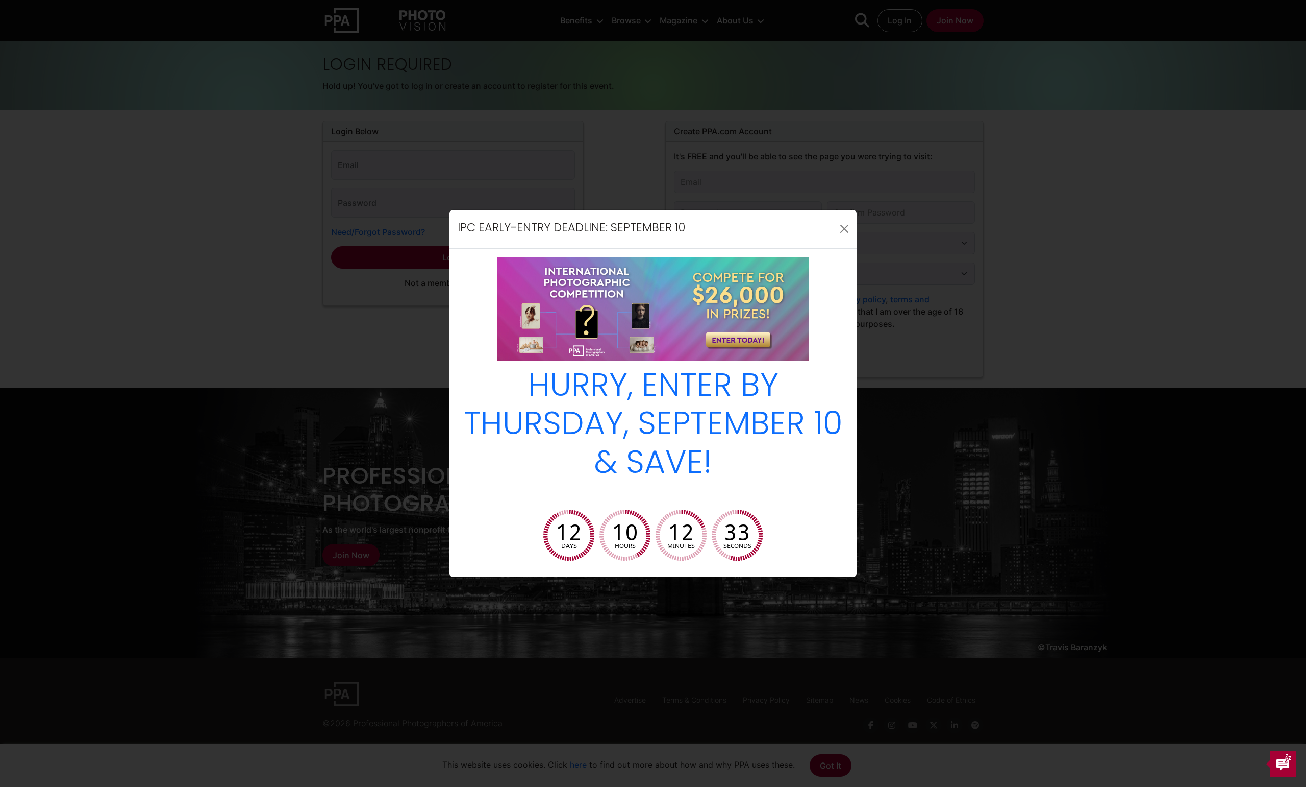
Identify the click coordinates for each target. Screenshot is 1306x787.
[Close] (844, 229)
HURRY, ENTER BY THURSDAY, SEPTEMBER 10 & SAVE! (653, 426)
